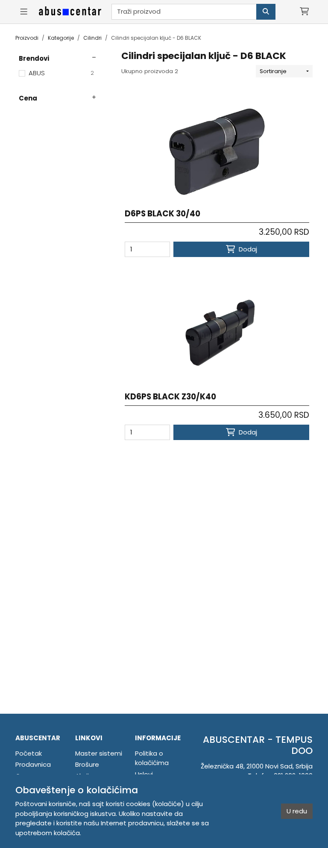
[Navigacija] (23, 11)
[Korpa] (304, 11)
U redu (297, 811)
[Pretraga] (265, 12)
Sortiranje (273, 71)
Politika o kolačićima (152, 758)
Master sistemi (98, 753)
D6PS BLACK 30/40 (162, 213)
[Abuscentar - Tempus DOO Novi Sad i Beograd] (70, 11)
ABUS (61, 72)
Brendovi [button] (34, 58)
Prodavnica (33, 764)
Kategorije (61, 37)
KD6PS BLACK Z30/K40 (170, 396)
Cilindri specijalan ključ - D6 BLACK (156, 37)
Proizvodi (26, 37)
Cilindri (92, 37)
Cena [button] (28, 98)
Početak (28, 753)
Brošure (87, 764)
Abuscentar (37, 737)
